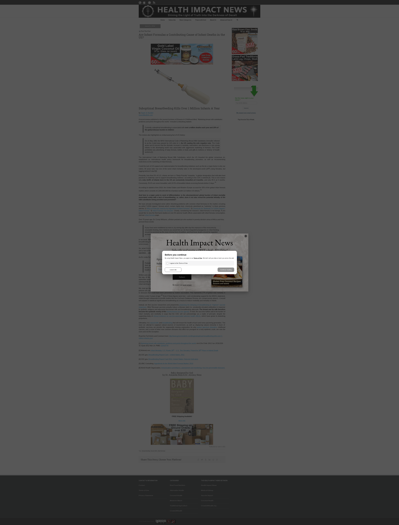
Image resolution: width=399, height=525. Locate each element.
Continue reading (226, 270)
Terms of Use (198, 258)
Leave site (173, 270)
